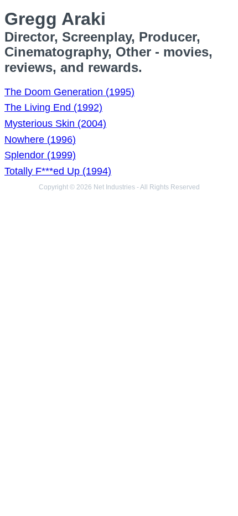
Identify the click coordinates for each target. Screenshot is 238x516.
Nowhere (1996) (40, 139)
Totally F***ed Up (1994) (57, 171)
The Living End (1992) (53, 107)
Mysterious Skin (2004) (55, 123)
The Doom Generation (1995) (69, 91)
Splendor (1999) (40, 155)
